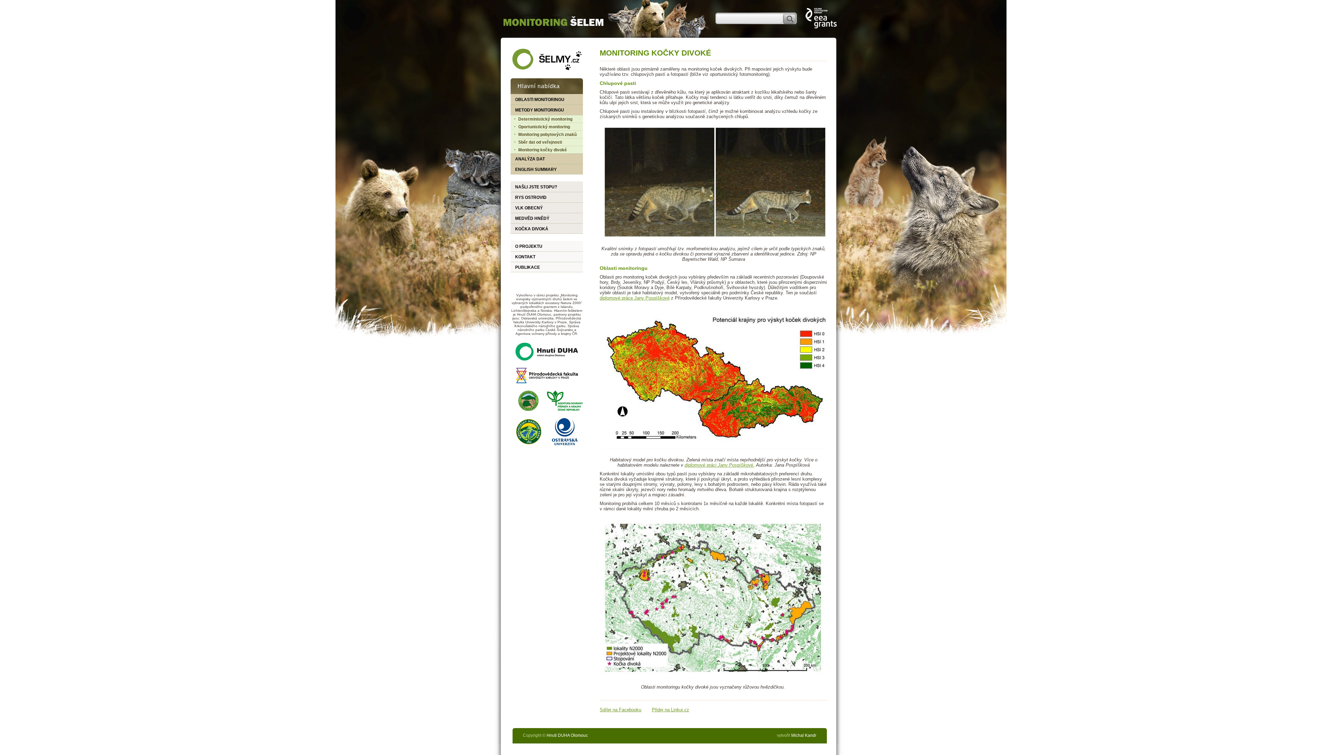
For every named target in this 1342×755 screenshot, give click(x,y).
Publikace (527, 267)
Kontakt (525, 257)
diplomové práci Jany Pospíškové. (720, 465)
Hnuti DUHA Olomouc (567, 735)
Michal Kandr (803, 735)
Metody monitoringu (539, 110)
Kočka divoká (531, 229)
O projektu (528, 246)
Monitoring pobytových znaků (547, 134)
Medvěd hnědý (532, 218)
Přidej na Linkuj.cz (670, 709)
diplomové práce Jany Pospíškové (635, 298)
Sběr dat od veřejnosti (540, 142)
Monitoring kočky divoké (542, 150)
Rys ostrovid (531, 197)
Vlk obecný (529, 208)
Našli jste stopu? (536, 187)
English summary (536, 169)
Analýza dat (530, 159)
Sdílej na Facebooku (620, 709)
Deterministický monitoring (545, 119)
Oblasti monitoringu (539, 100)
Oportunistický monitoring (544, 127)
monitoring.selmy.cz (553, 19)
